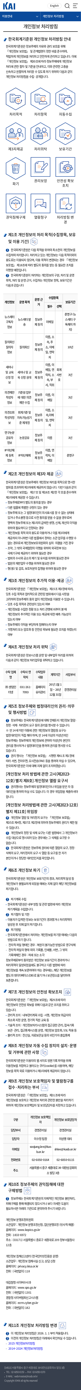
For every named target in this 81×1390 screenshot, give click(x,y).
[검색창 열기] (67, 5)
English (54, 6)
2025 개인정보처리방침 (21, 1343)
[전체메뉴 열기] (75, 6)
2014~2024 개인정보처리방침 (25, 1348)
